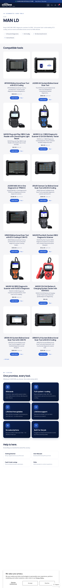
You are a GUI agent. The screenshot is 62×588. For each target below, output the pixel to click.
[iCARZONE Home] (9, 4)
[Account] (55, 5)
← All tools (6, 359)
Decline (47, 583)
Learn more (14, 98)
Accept (30, 583)
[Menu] (48, 5)
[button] (51, 5)
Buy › (21, 98)
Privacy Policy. (40, 578)
